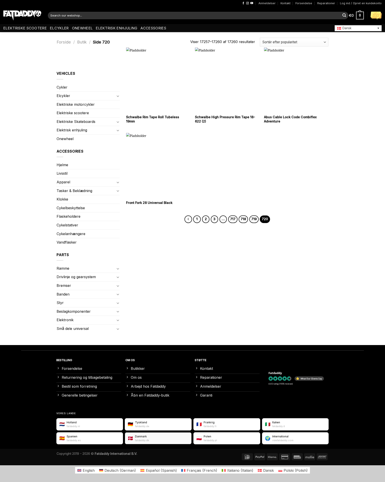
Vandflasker (67, 242)
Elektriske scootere (25, 28)
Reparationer (326, 3)
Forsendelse (303, 3)
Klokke (62, 199)
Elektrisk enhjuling (116, 28)
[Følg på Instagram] (247, 3)
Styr (60, 302)
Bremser (64, 285)
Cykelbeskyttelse (71, 208)
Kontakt (286, 3)
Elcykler (59, 28)
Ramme (63, 268)
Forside (64, 41)
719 (254, 219)
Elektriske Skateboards (76, 121)
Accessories (153, 28)
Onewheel (82, 28)
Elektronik (65, 320)
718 (243, 219)
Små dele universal (73, 328)
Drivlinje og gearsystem (76, 277)
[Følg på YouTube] (251, 3)
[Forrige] (188, 219)
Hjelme (62, 165)
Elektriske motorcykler (76, 104)
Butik (82, 41)
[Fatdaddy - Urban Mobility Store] (22, 15)
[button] (358, 28)
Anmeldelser (267, 3)
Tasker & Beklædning (74, 190)
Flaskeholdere (68, 216)
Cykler (62, 87)
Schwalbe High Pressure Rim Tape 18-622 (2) (225, 119)
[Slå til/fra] (118, 96)
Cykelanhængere (71, 234)
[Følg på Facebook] (243, 3)
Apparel (63, 182)
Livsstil (62, 173)
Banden (63, 294)
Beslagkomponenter (74, 311)
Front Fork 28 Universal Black (149, 203)
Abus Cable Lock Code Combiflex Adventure (290, 119)
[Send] (344, 15)
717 (233, 219)
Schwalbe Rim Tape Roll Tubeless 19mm (152, 119)
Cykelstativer (67, 225)
